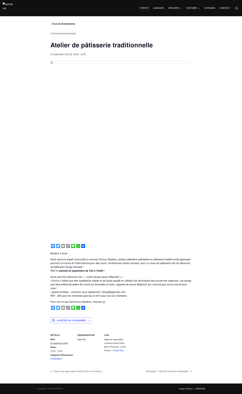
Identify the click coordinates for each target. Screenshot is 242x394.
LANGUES (158, 8)
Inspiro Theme (185, 389)
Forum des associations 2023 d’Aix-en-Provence (77, 371)
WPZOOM (200, 389)
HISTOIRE (191, 8)
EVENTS (144, 8)
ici (104, 301)
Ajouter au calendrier (71, 320)
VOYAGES (209, 8)
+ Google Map (117, 350)
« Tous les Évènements (62, 23)
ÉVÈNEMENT (56, 358)
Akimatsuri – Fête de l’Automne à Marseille (167, 371)
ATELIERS (173, 8)
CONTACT (224, 8)
